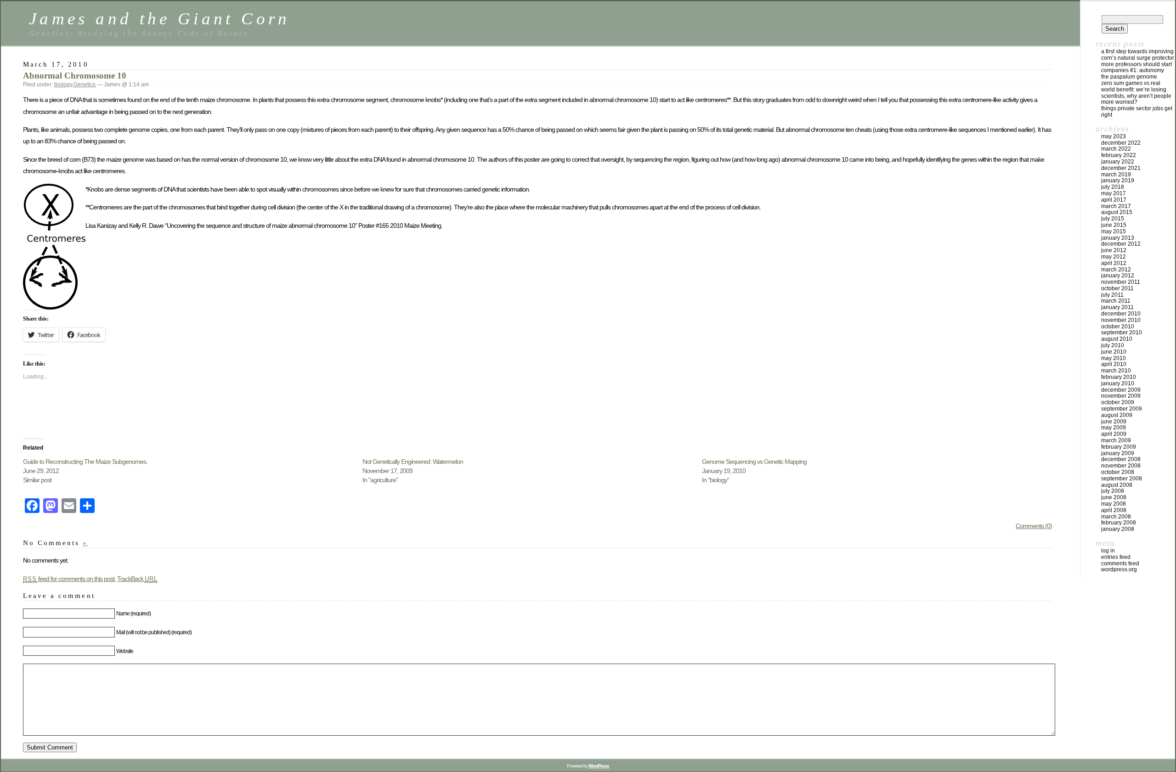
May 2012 (1113, 257)
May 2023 (1113, 136)
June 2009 (1113, 421)
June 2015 (1113, 225)
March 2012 (1116, 269)
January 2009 (1117, 453)
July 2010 (1112, 345)
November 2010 (1121, 320)
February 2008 (1118, 522)
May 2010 (1113, 358)
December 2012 (1121, 244)
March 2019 (1116, 174)
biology (63, 84)
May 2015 (1113, 231)
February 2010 (1118, 377)
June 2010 (1113, 352)
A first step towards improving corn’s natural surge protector (1137, 54)
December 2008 (1121, 459)
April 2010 (1113, 364)
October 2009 (1117, 402)
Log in (1108, 550)
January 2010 (1117, 383)
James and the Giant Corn (159, 18)
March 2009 (1116, 440)
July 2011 (1112, 295)
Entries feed (1116, 557)
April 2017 (1113, 200)
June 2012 (1113, 250)
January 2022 (1117, 161)
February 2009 (1118, 447)
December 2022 (1121, 143)
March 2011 (1116, 301)
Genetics (85, 84)
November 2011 (1120, 282)
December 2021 (1121, 168)
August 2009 (1116, 415)
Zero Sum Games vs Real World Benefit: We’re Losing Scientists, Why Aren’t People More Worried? (1136, 92)
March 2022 (1116, 149)
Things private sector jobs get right (1136, 111)
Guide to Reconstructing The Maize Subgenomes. (85, 461)
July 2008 (1112, 491)
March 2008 (1116, 516)
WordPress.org (1119, 569)
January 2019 (1117, 180)
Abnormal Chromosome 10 (74, 75)
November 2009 (1121, 396)
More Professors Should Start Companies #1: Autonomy (1136, 67)
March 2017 (1116, 206)
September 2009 (1121, 409)
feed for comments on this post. (69, 578)
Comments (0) (1034, 526)
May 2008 (1113, 504)
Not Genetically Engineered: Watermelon (412, 461)
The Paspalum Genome (1129, 76)
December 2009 (1121, 390)
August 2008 (1116, 485)
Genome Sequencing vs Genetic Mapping (754, 461)
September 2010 (1121, 332)
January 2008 (1117, 529)
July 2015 (1112, 218)
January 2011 (1117, 307)
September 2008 (1121, 478)
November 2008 (1121, 465)
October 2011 (1117, 288)
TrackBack (137, 578)
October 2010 (1117, 326)
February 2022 (1118, 155)
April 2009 (1113, 434)
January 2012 (1117, 275)
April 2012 (1113, 263)
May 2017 (1113, 193)
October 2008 (1117, 472)
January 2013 (1117, 238)
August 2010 (1116, 339)
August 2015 (1116, 212)
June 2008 (1113, 497)
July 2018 (1112, 187)
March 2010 (1116, 370)
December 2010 (1121, 313)
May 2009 (1113, 427)
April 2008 (1113, 510)
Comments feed (1120, 563)
